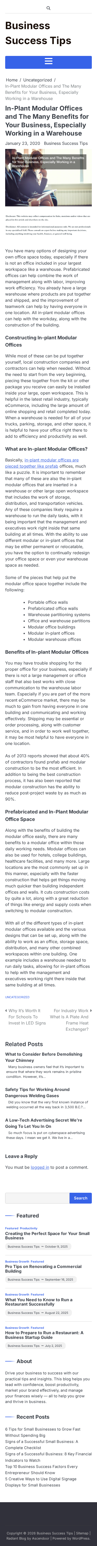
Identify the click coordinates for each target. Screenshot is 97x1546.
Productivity (29, 1228)
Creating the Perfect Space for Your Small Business (47, 1235)
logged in (40, 1167)
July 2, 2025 (53, 1346)
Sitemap (82, 1533)
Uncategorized (17, 997)
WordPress (80, 1538)
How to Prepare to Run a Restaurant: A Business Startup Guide (44, 1335)
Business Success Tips (66, 143)
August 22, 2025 (56, 1313)
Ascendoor (40, 1538)
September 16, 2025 (59, 1279)
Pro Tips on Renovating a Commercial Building (43, 1268)
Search (80, 1198)
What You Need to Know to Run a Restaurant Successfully (38, 1302)
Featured (11, 1228)
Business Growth (17, 1261)
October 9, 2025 (56, 1246)
